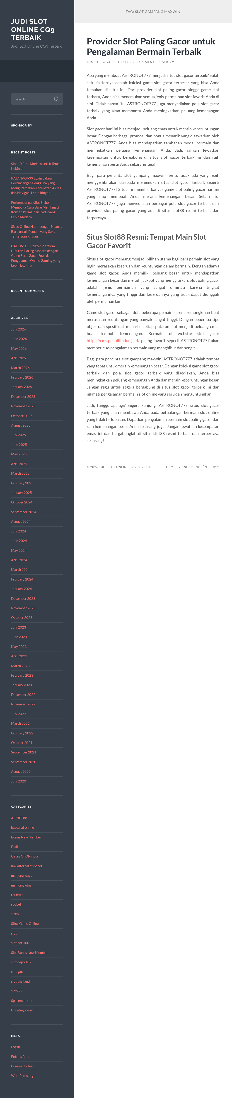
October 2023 (21, 617)
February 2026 (22, 377)
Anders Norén (194, 467)
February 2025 (22, 483)
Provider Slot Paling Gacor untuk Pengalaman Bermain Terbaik (151, 46)
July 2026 (18, 329)
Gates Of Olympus (25, 856)
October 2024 (21, 502)
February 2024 (22, 579)
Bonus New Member (26, 837)
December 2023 (23, 598)
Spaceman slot (22, 1000)
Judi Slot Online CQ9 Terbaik (33, 29)
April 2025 (19, 464)
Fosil (14, 847)
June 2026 (19, 339)
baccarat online (22, 827)
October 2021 (21, 743)
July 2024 (18, 531)
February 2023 (22, 675)
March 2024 (20, 569)
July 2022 (18, 714)
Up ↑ (215, 467)
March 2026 (20, 368)
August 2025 (21, 425)
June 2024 (19, 541)
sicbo (15, 914)
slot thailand (20, 981)
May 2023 (19, 646)
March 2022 (20, 723)
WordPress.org (22, 1076)
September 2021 (23, 752)
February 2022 (22, 733)
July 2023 (18, 627)
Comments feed (22, 1066)
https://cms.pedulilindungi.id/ (113, 340)
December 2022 (23, 694)
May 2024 (19, 550)
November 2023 (23, 608)
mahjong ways (21, 875)
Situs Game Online (25, 923)
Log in (15, 1047)
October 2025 (21, 416)
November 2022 (23, 704)
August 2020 (21, 771)
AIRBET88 (19, 818)
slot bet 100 (20, 943)
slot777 (17, 991)
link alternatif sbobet (26, 866)
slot (14, 933)
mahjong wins (21, 885)
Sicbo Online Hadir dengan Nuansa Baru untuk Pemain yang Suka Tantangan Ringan (36, 231)
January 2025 (21, 493)
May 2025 (19, 454)
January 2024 (21, 589)
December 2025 (23, 396)
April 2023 (19, 656)
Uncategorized (22, 1010)
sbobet (16, 904)
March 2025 (20, 473)
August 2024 (21, 521)
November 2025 (23, 406)
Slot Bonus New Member (29, 952)
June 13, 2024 (99, 62)
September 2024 (23, 512)
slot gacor (18, 971)
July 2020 (18, 781)
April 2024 (19, 560)
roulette (17, 895)
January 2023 (21, 685)
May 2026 (19, 348)
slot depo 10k (21, 962)
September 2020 (23, 762)
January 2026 (21, 387)
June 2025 (19, 444)
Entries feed (20, 1056)
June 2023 (19, 637)
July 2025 (18, 435)
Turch (122, 62)
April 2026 (19, 358)
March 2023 (20, 666)
